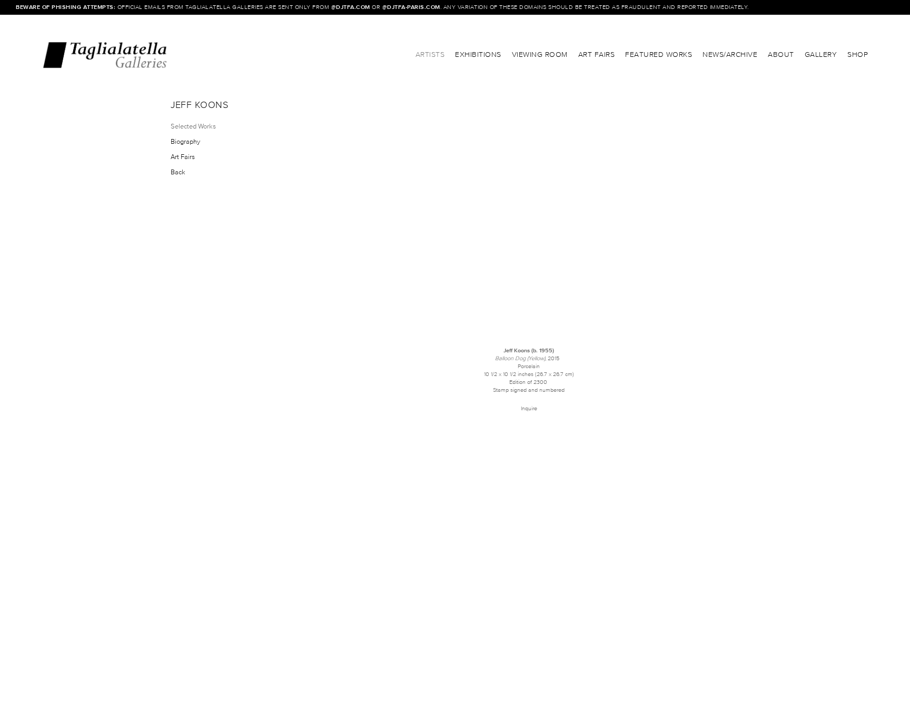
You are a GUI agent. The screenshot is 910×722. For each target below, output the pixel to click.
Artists (430, 54)
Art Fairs (596, 54)
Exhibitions (478, 54)
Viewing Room (540, 54)
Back (178, 172)
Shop (857, 54)
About (781, 54)
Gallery (821, 54)
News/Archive (730, 54)
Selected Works (193, 126)
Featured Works (658, 54)
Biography (185, 141)
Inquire (529, 408)
